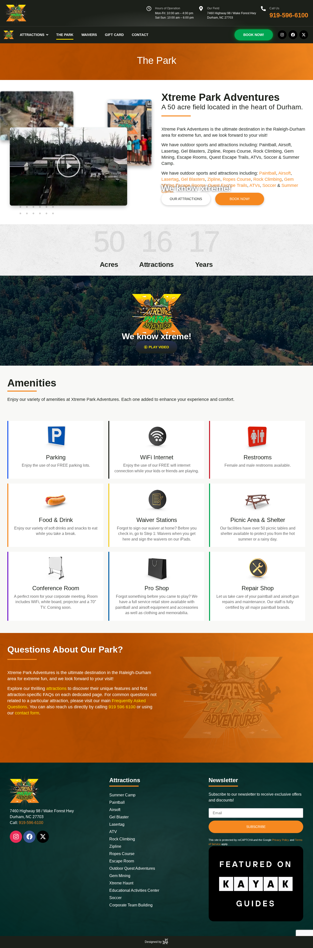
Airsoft (284, 173)
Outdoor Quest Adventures (132, 868)
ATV (113, 832)
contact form (27, 713)
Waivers (89, 35)
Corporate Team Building (131, 905)
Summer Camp (122, 795)
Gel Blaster (119, 817)
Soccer (115, 898)
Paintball (267, 173)
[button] (68, 169)
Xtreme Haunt (121, 883)
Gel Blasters (193, 179)
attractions (56, 688)
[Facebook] (293, 34)
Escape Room (121, 861)
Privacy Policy (280, 839)
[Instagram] (282, 34)
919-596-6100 (288, 15)
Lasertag (170, 179)
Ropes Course (237, 179)
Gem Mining (119, 876)
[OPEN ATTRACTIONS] (47, 34)
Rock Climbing (267, 179)
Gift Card (114, 35)
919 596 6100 (122, 706)
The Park (64, 35)
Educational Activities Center (134, 890)
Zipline (213, 179)
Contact (140, 35)
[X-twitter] (303, 34)
